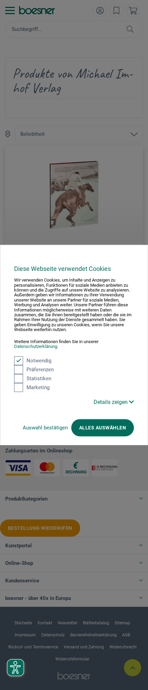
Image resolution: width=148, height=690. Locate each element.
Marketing (38, 387)
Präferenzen (40, 369)
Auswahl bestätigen (45, 428)
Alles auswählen (102, 427)
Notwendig (39, 361)
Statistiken (39, 378)
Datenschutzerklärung (35, 346)
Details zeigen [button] (111, 402)
